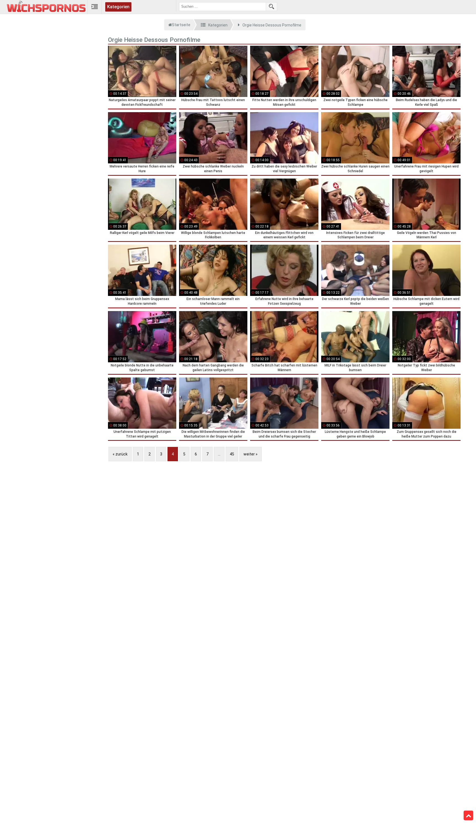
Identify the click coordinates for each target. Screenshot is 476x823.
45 (232, 454)
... (219, 454)
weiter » (251, 454)
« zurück (120, 454)
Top (468, 815)
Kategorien (118, 6)
